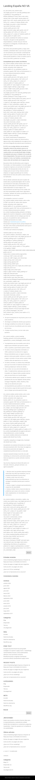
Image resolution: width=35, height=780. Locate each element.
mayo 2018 (6, 611)
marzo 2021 (7, 593)
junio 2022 (6, 586)
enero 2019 (7, 603)
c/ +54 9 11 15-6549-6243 (10, 751)
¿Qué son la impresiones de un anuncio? (15, 572)
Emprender (7, 622)
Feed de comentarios (9, 639)
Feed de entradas (8, 637)
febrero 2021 (7, 596)
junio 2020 (6, 601)
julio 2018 (6, 608)
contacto (6, 755)
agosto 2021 (7, 588)
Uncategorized (7, 627)
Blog (5, 620)
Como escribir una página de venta (13, 567)
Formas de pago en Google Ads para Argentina (16, 564)
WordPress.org (7, 642)
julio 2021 (6, 591)
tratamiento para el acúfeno (18, 222)
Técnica (6, 625)
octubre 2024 (7, 583)
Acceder (6, 634)
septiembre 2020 (8, 598)
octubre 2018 (7, 606)
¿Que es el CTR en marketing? (12, 569)
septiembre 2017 (8, 613)
